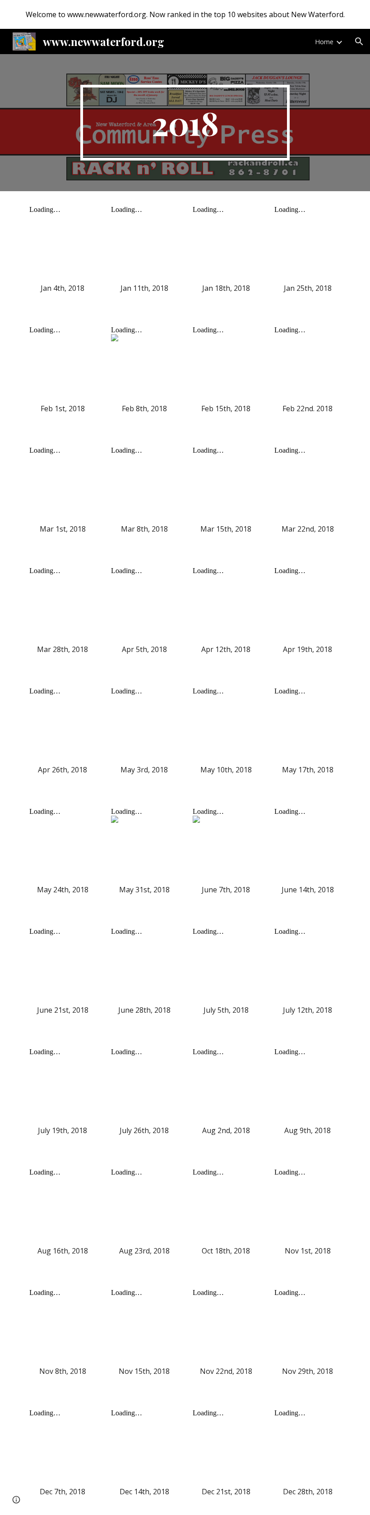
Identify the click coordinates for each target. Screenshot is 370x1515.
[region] (185, 14)
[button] (359, 41)
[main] (185, 123)
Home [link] (324, 41)
